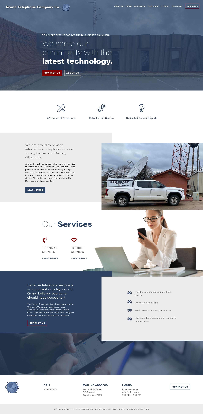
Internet (164, 6)
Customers (139, 6)
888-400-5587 (50, 389)
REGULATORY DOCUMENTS (138, 409)
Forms (129, 6)
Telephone (152, 6)
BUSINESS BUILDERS (117, 409)
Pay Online (177, 6)
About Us (118, 6)
